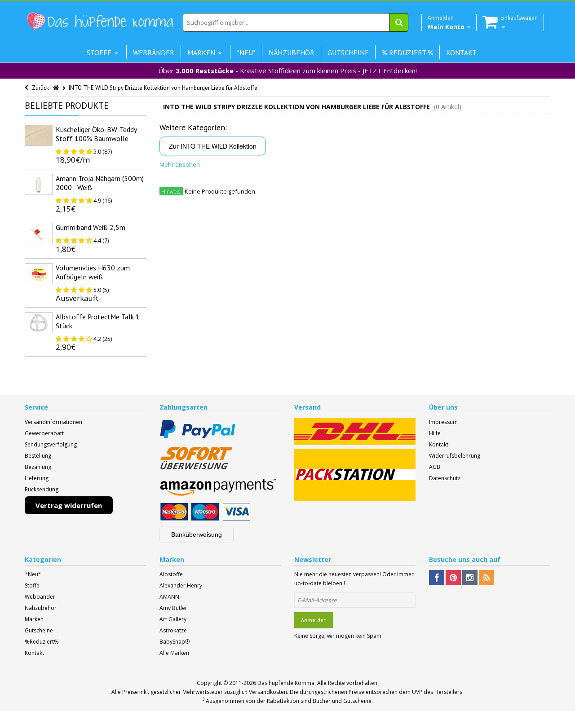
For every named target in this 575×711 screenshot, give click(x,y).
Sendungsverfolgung (51, 444)
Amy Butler (173, 608)
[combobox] (295, 22)
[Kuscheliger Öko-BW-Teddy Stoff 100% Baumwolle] (39, 135)
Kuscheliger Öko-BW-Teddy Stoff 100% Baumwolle (96, 134)
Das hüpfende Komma (285, 683)
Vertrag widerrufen (68, 505)
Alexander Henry (180, 585)
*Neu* (33, 574)
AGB (434, 467)
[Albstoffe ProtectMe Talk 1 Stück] (39, 322)
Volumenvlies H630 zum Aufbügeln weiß (93, 272)
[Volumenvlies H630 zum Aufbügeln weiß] (39, 273)
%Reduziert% (42, 641)
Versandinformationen (53, 422)
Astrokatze (173, 630)
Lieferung (37, 478)
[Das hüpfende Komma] (100, 21)
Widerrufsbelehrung (454, 455)
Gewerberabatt (44, 433)
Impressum (443, 422)
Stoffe (32, 585)
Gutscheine (39, 630)
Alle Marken (174, 653)
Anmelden (314, 620)
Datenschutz (444, 478)
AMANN (169, 597)
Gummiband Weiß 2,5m (90, 227)
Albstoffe (171, 574)
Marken (34, 619)
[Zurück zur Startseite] (56, 88)
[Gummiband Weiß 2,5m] (39, 233)
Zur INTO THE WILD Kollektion (213, 145)
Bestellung (38, 455)
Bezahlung (38, 467)
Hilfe (435, 433)
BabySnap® (174, 641)
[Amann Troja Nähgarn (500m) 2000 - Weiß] (39, 184)
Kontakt (438, 444)
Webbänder (40, 597)
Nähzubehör (41, 608)
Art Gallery (172, 619)
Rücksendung (41, 489)
